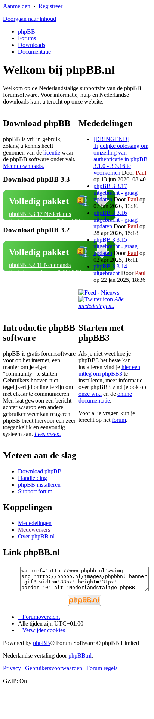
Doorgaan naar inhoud (29, 19)
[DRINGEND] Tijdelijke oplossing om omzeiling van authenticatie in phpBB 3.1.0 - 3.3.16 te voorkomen (120, 156)
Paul (141, 172)
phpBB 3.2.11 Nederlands (40, 265)
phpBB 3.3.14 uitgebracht (110, 269)
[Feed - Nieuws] (98, 292)
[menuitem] (41, 630)
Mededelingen (35, 523)
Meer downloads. (23, 166)
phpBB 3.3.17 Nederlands (40, 214)
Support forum (35, 491)
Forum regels (101, 668)
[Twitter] (96, 299)
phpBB (26, 31)
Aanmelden (16, 6)
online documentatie (105, 397)
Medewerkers (34, 529)
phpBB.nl (80, 655)
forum (119, 420)
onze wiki (90, 394)
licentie (51, 152)
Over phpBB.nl (36, 536)
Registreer (50, 6)
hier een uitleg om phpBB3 (109, 370)
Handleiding (32, 478)
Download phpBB (40, 471)
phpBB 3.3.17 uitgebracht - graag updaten (115, 193)
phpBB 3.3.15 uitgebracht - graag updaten (115, 246)
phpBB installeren (39, 484)
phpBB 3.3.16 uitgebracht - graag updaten (115, 219)
